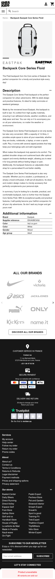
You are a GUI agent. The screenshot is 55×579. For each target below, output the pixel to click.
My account (7, 439)
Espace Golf (8, 506)
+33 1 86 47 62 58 (27, 363)
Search (15, 11)
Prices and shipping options (15, 480)
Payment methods (10, 477)
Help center (7, 442)
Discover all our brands (27, 332)
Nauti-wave (7, 532)
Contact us (27, 355)
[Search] (9, 11)
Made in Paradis (10, 529)
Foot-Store (7, 510)
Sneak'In (33, 510)
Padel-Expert (35, 494)
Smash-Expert (35, 506)
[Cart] (52, 4)
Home (5, 17)
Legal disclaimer (10, 474)
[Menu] (3, 11)
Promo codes (8, 451)
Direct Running (9, 500)
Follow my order (9, 445)
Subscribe (43, 556)
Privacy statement (10, 483)
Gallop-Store (8, 513)
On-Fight (6, 535)
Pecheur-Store (35, 497)
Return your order (27, 405)
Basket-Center (9, 494)
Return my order (9, 448)
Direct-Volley (8, 503)
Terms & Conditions (11, 467)
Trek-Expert (34, 519)
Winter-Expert (35, 532)
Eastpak (13, 63)
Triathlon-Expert (36, 522)
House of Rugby (9, 522)
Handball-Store (9, 519)
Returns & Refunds (11, 471)
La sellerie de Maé (11, 526)
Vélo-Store (34, 529)
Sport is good (35, 513)
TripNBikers (34, 526)
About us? (7, 461)
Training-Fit (34, 516)
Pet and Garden (36, 500)
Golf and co (7, 516)
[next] (53, 303)
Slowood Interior (36, 503)
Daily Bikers (8, 497)
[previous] (2, 303)
